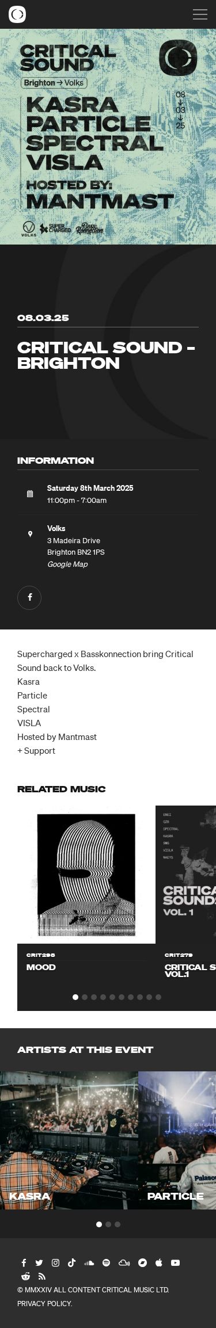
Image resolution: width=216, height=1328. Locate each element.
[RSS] (41, 1276)
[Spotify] (105, 1262)
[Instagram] (55, 1262)
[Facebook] (23, 1262)
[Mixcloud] (123, 1262)
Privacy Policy (44, 1303)
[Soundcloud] (88, 1262)
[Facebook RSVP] (29, 598)
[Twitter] (38, 1262)
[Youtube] (175, 1262)
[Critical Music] (17, 14)
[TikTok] (71, 1262)
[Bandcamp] (142, 1262)
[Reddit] (25, 1276)
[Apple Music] (158, 1262)
